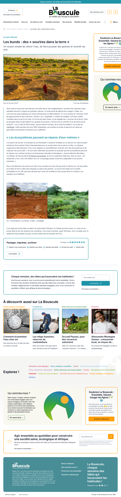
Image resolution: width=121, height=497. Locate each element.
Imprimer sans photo (52, 247)
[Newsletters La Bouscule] (107, 485)
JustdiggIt (10, 127)
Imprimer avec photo (35, 247)
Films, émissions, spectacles (40, 370)
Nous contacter (67, 464)
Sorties (86, 370)
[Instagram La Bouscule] (73, 242)
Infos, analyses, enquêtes (14, 29)
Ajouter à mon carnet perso (17, 247)
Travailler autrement (52, 22)
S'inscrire (11, 10)
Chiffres (32, 377)
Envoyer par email (67, 247)
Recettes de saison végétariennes (74, 374)
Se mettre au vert (36, 22)
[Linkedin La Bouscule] (75, 242)
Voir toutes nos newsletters (12, 14)
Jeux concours (23, 494)
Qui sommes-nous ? (69, 467)
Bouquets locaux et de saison (103, 370)
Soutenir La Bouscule (101, 419)
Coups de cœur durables (48, 374)
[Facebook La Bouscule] (70, 242)
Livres (75, 366)
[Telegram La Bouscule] (80, 242)
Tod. (114, 494)
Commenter (13, 254)
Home (4, 29)
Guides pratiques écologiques (102, 374)
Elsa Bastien (84, 103)
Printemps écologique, (37, 156)
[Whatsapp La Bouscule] (82, 242)
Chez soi (24, 22)
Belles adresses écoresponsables (68, 370)
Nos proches (67, 22)
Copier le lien (80, 247)
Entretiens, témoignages (39, 366)
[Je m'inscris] (111, 436)
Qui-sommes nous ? (97, 12)
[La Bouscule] (64, 12)
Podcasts (32, 374)
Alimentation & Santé (11, 22)
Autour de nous (94, 22)
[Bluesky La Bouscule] (84, 242)
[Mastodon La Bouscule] (77, 242)
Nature (26, 29)
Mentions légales (10, 494)
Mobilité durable (80, 22)
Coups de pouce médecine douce (93, 366)
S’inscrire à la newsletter (71, 471)
